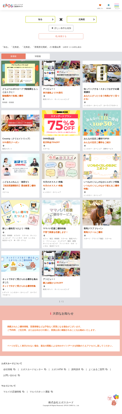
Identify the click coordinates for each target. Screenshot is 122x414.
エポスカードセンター (32, 369)
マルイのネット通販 (40, 391)
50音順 (38, 56)
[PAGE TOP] (113, 399)
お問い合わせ (10, 375)
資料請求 (76, 369)
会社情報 (8, 369)
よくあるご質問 (97, 369)
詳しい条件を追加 (62, 28)
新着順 (13, 56)
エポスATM (57, 369)
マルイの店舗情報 (12, 391)
